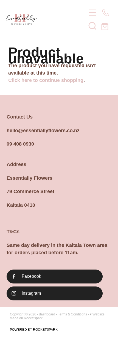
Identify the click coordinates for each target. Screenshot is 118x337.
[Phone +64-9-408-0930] (105, 12)
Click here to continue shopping (45, 80)
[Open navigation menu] (92, 12)
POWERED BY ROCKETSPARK (34, 330)
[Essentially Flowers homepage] (43, 19)
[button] (92, 25)
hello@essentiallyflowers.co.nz (43, 130)
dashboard (47, 314)
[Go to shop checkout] (105, 25)
